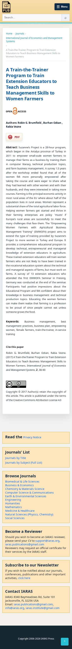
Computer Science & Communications (29, 492)
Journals (20, 33)
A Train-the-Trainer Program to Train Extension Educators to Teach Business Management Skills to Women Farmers (31, 84)
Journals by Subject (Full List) (23, 462)
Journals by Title (15, 458)
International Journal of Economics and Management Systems (34, 40)
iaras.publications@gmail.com (24, 544)
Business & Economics (19, 485)
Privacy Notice (32, 437)
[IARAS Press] (6, 6)
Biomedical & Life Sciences (22, 481)
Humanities (12, 503)
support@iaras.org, (47, 540)
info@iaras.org (14, 608)
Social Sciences (15, 518)
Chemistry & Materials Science (24, 489)
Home (9, 33)
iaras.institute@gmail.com (43, 608)
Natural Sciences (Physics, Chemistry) (29, 514)
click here (24, 578)
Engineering (13, 499)
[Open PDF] (16, 111)
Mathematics (13, 507)
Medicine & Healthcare (20, 511)
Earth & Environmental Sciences (25, 496)
